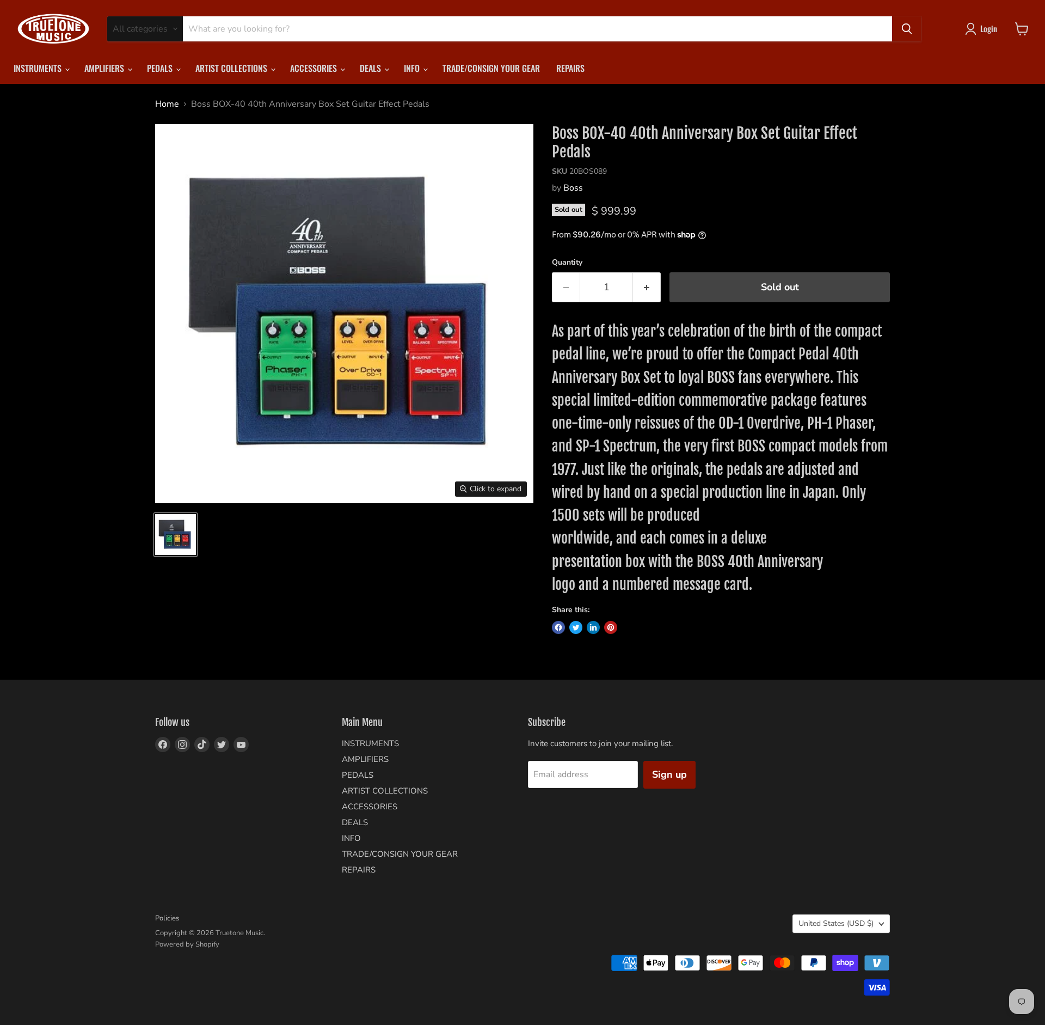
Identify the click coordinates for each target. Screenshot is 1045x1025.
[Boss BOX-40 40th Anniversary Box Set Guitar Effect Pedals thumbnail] (175, 534)
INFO (413, 68)
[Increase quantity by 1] (647, 287)
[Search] (906, 28)
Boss (573, 188)
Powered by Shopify (187, 944)
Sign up (669, 774)
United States (836, 923)
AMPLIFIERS (105, 68)
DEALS (371, 68)
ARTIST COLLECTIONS (232, 68)
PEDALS (161, 68)
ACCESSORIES (314, 68)
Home (167, 104)
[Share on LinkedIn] (593, 627)
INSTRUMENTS (39, 68)
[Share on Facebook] (558, 627)
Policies (167, 918)
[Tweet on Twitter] (575, 627)
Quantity (567, 262)
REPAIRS (570, 68)
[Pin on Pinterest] (610, 627)
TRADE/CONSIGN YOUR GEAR (491, 68)
